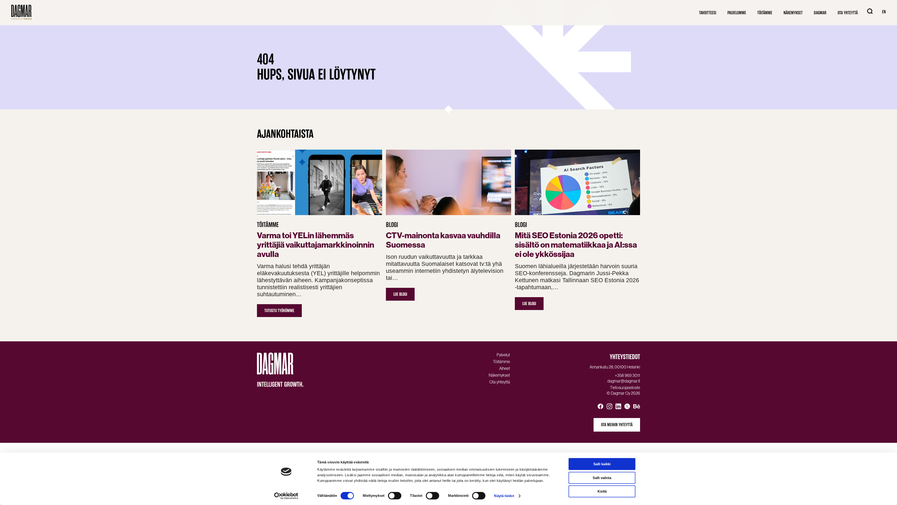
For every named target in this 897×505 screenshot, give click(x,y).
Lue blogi (400, 294)
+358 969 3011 (627, 375)
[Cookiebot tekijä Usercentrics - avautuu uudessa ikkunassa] (286, 495)
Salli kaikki (602, 464)
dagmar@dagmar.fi (623, 381)
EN (884, 11)
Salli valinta (602, 478)
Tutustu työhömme (279, 310)
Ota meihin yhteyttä (617, 424)
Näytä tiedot (504, 496)
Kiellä (602, 491)
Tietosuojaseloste (625, 387)
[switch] (394, 495)
